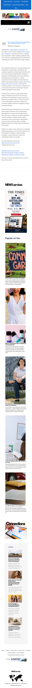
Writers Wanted (11, 652)
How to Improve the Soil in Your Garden (15, 278)
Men (27, 4)
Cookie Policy (22, 650)
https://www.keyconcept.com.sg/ (10, 143)
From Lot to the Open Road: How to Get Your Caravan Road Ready (14, 560)
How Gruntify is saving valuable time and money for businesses (15, 404)
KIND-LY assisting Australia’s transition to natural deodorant (15, 344)
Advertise (28, 650)
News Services (8, 1)
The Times (17, 1)
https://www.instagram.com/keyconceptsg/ (13, 154)
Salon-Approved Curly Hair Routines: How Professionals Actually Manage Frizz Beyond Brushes (15, 582)
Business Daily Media (19, 4)
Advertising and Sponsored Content (16, 654)
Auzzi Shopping (20, 652)
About (2, 650)
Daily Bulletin (7, 4)
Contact (7, 650)
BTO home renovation (12, 83)
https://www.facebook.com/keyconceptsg (13, 152)
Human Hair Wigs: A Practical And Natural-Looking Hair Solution (14, 605)
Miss (16, 8)
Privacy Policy (14, 650)
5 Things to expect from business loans (15, 505)
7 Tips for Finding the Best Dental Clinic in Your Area (15, 461)
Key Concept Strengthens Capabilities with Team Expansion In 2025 (19, 42)
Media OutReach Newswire (17, 49)
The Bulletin (24, 1)
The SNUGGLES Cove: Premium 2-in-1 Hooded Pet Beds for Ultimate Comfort (14, 628)
